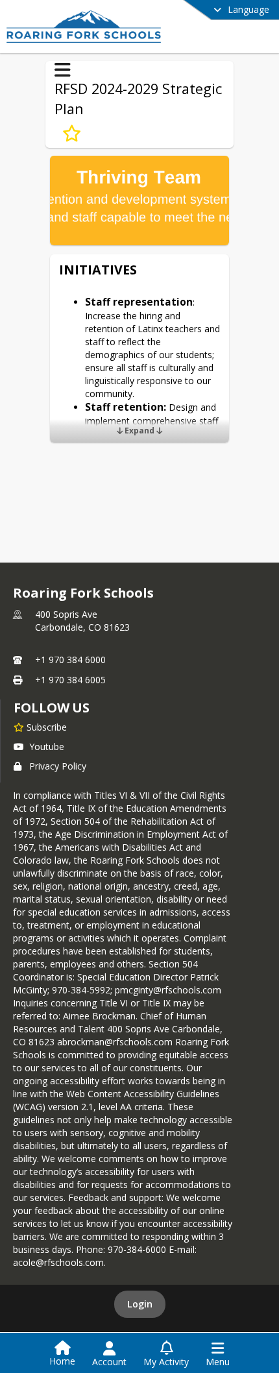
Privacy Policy (57, 766)
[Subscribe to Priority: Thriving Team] (72, 133)
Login (139, 1304)
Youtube (46, 746)
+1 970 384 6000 (70, 659)
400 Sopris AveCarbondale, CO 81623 (82, 620)
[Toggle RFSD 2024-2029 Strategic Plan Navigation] (63, 70)
